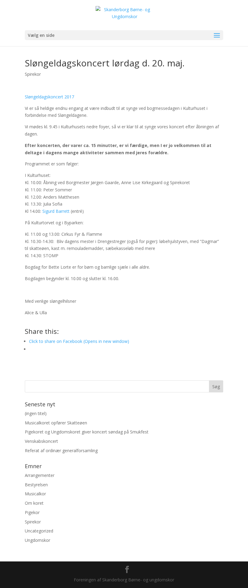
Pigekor (32, 512)
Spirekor (33, 74)
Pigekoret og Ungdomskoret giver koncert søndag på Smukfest (86, 432)
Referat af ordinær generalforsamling (61, 450)
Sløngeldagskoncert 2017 (49, 97)
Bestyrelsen (36, 484)
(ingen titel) (36, 413)
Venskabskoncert (41, 441)
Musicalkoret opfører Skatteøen (56, 423)
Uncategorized (39, 531)
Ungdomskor (37, 540)
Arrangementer (39, 475)
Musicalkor (35, 494)
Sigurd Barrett (56, 211)
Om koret (34, 503)
